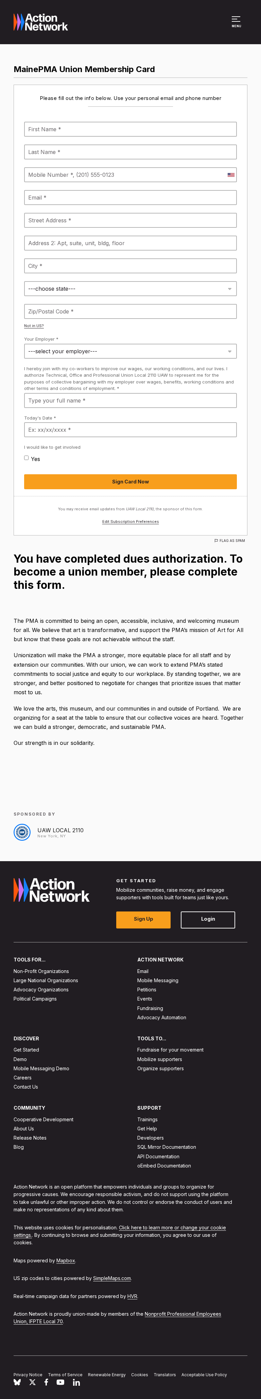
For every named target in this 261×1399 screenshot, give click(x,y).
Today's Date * (40, 418)
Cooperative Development (43, 1119)
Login (208, 919)
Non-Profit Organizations (41, 971)
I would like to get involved (52, 447)
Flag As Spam (232, 541)
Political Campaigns (35, 999)
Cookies (139, 1374)
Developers (150, 1138)
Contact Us (26, 1087)
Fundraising (150, 1008)
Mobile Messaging (157, 980)
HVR (132, 1296)
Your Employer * (41, 339)
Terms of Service (65, 1374)
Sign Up (143, 919)
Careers (23, 1077)
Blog (19, 1147)
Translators (165, 1374)
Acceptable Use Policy (204, 1374)
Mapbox (65, 1260)
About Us (24, 1128)
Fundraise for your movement (170, 1050)
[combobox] (231, 175)
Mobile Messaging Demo (41, 1068)
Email (143, 971)
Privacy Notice (28, 1374)
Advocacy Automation (161, 1017)
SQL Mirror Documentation (166, 1147)
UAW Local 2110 (60, 830)
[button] (237, 25)
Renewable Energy (107, 1374)
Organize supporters (160, 1068)
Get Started (26, 1050)
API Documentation (158, 1156)
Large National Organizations (46, 980)
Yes (35, 459)
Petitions (146, 989)
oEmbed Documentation (164, 1165)
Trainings (147, 1119)
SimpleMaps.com (112, 1278)
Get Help (147, 1128)
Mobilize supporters (159, 1059)
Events (144, 999)
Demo (20, 1059)
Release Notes (30, 1138)
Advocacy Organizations (41, 989)
